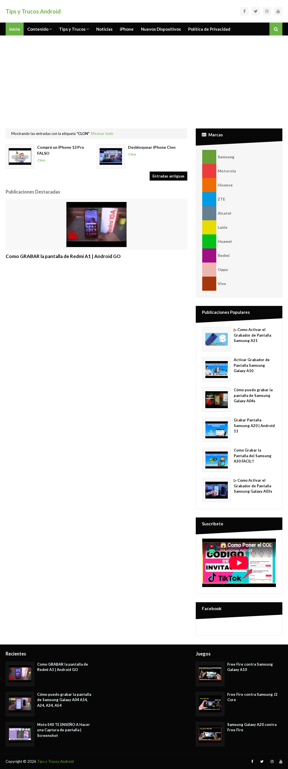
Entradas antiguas (168, 176)
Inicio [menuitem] (14, 29)
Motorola (227, 170)
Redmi (224, 255)
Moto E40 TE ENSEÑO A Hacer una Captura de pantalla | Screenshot (63, 730)
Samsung (226, 156)
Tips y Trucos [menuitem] (72, 29)
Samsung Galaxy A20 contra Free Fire (251, 727)
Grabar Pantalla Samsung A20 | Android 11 (254, 425)
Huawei (225, 241)
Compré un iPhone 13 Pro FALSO (60, 150)
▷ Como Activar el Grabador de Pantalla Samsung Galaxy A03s (253, 486)
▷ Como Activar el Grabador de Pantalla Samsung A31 (252, 335)
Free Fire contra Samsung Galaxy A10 (250, 667)
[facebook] (244, 11)
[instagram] (267, 11)
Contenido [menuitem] (37, 29)
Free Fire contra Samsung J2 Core (252, 697)
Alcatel (224, 213)
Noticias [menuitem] (104, 29)
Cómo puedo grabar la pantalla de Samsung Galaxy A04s (253, 395)
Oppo (223, 269)
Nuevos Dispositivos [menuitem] (161, 29)
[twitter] (255, 11)
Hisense (225, 185)
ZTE (221, 199)
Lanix (223, 227)
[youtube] (278, 11)
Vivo (222, 283)
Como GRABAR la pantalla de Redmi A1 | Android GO (63, 256)
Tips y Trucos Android (33, 11)
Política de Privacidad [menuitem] (209, 29)
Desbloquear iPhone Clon (152, 147)
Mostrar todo (102, 133)
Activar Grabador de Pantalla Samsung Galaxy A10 (252, 365)
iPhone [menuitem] (127, 29)
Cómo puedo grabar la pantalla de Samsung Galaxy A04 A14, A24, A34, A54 (64, 700)
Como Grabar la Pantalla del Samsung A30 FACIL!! (252, 455)
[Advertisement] (144, 77)
